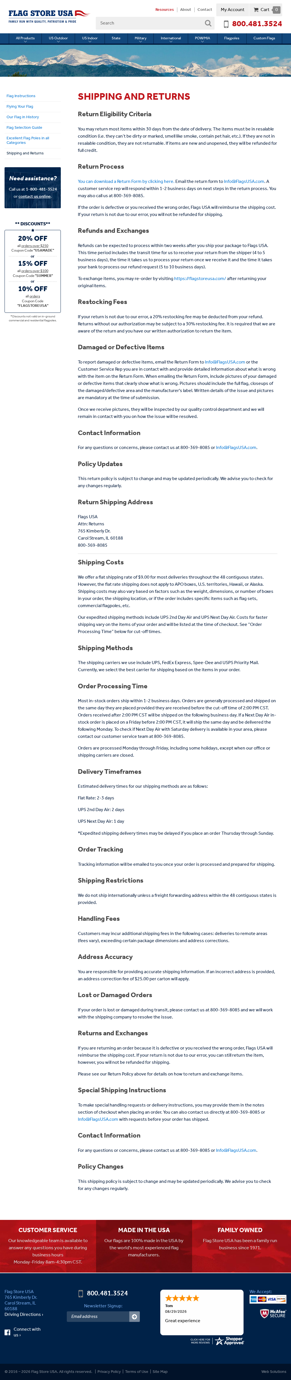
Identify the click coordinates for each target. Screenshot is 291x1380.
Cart (269, 9)
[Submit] (134, 1316)
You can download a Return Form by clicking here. (126, 181)
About (185, 10)
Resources (164, 10)
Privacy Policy (109, 1372)
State (116, 38)
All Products (25, 38)
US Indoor (90, 38)
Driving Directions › (24, 1315)
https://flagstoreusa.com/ (200, 278)
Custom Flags (264, 38)
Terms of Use (136, 1372)
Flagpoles (231, 38)
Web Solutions (273, 1372)
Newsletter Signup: (103, 1306)
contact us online (34, 196)
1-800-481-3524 (41, 189)
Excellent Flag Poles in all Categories (28, 140)
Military (141, 38)
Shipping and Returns (25, 153)
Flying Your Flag (20, 107)
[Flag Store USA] (50, 16)
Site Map (160, 1372)
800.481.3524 (257, 24)
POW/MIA (202, 38)
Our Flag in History (23, 117)
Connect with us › (27, 1332)
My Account (232, 9)
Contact (205, 10)
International (171, 38)
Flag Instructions (21, 96)
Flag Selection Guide (24, 128)
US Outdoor (58, 38)
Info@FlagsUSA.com (244, 181)
